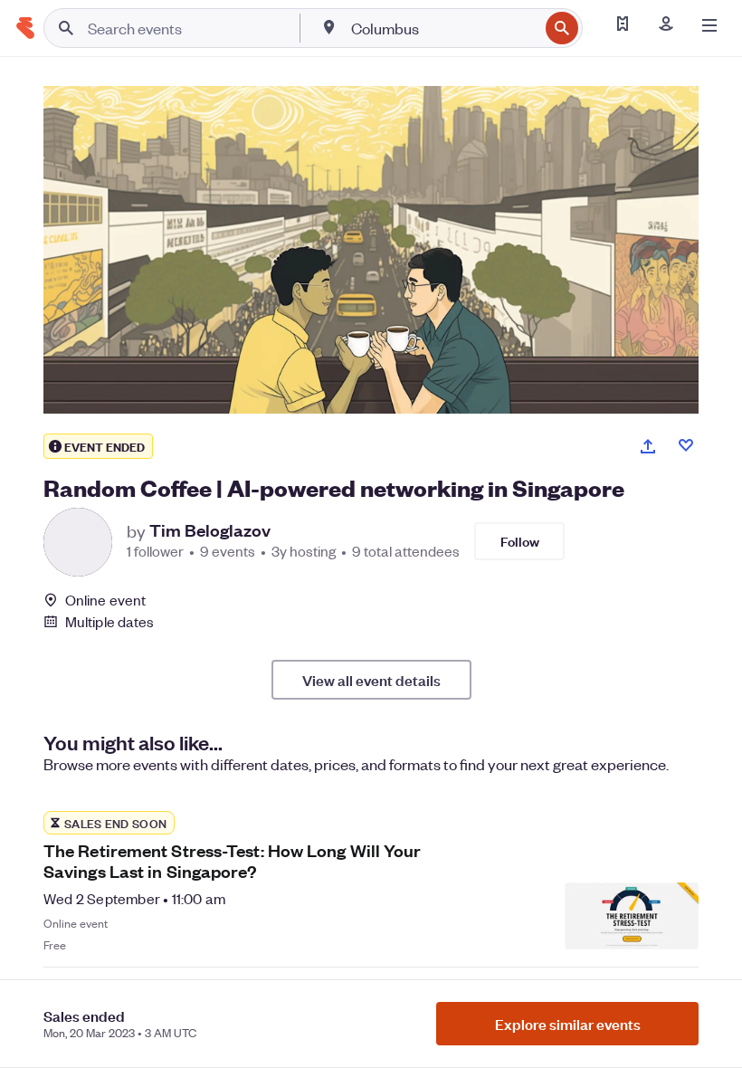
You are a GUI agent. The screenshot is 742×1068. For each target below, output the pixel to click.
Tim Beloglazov (210, 530)
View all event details (371, 680)
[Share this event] (648, 446)
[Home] (25, 28)
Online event (105, 600)
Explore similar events (568, 1024)
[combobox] (443, 28)
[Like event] (686, 445)
